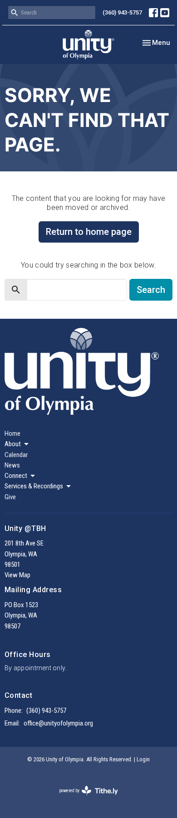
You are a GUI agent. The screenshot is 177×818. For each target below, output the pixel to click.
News (12, 465)
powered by (83, 798)
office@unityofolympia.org (58, 723)
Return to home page (89, 231)
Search (151, 289)
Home (12, 433)
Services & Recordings (34, 486)
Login (143, 759)
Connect (16, 476)
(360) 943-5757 (122, 12)
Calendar (16, 455)
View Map (17, 575)
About (13, 444)
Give (10, 497)
